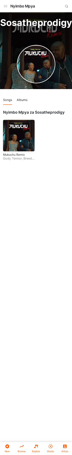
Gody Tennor (12, 158)
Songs (7, 100)
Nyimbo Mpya (22, 6)
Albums (22, 100)
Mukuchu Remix (14, 154)
